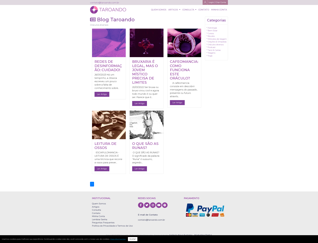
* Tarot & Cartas (214, 50)
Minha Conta (98, 216)
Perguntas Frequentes (103, 222)
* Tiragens (211, 53)
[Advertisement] (216, 100)
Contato (96, 213)
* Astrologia (212, 28)
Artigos (95, 207)
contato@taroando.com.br (151, 220)
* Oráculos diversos (215, 44)
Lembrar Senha (99, 219)
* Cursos (210, 33)
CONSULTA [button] (188, 9)
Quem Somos (99, 203)
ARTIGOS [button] (173, 9)
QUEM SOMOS (158, 9)
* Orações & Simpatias (216, 42)
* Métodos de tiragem (217, 39)
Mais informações (118, 239)
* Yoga (209, 56)
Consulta (96, 210)
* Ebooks (211, 36)
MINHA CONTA (219, 9)
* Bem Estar (212, 30)
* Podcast (211, 47)
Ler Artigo (102, 94)
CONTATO (203, 9)
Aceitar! (132, 239)
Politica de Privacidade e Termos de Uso (112, 226)
